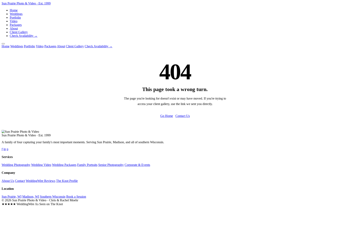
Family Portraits (87, 165)
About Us (8, 180)
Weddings (16, 14)
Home (14, 10)
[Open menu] (3, 43)
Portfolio (15, 17)
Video (13, 21)
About (14, 28)
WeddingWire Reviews (40, 180)
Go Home (166, 116)
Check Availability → (23, 35)
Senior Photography (111, 165)
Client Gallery (19, 32)
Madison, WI (30, 196)
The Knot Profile (67, 180)
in (4, 149)
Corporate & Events (137, 165)
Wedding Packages (64, 165)
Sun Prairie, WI (11, 196)
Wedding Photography (16, 165)
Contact (20, 180)
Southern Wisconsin (52, 196)
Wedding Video (41, 165)
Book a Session (76, 196)
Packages (16, 25)
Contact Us (182, 116)
